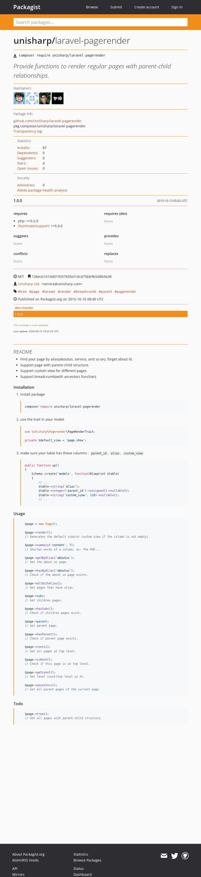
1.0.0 (19, 314)
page (35, 291)
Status (79, 868)
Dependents (27, 152)
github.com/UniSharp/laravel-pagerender (47, 121)
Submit (116, 7)
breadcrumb (86, 291)
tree (23, 291)
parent (106, 291)
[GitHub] (185, 855)
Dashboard (83, 874)
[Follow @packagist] (174, 855)
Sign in (177, 7)
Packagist (26, 7)
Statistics (81, 854)
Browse (92, 7)
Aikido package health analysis (42, 190)
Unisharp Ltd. (29, 284)
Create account (146, 7)
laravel (49, 291)
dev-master (24, 307)
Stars (21, 163)
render (65, 291)
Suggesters (26, 158)
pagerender (126, 291)
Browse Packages (87, 860)
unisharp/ (34, 40)
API (14, 868)
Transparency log (27, 131)
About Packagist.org (28, 854)
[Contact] (163, 855)
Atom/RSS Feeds (25, 860)
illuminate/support (33, 225)
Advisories (25, 185)
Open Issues (27, 168)
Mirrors (18, 874)
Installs (23, 147)
